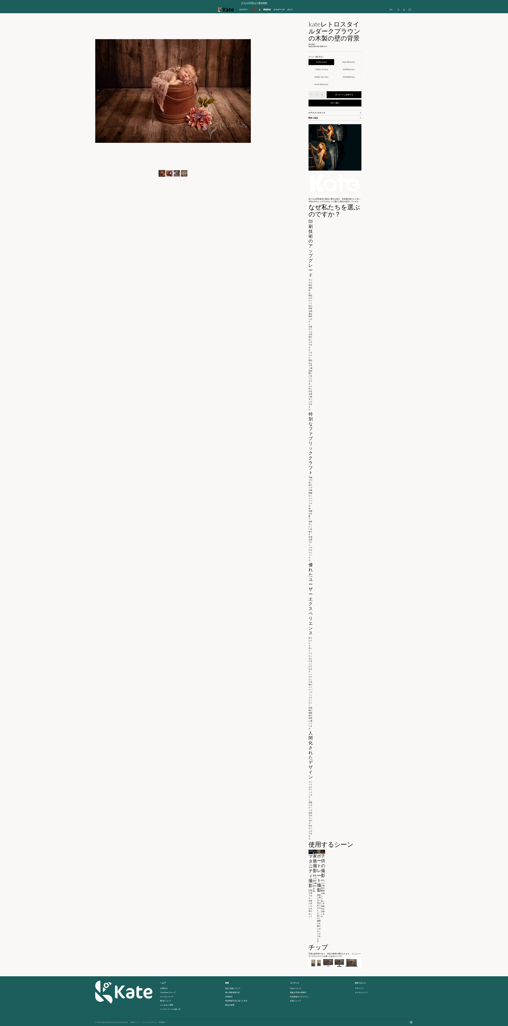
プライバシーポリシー (149, 1022)
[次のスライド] (248, 91)
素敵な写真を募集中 (298, 992)
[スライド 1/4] (162, 173)
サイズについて (166, 996)
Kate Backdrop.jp (107, 1022)
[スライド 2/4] (169, 173)
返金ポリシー (135, 1022)
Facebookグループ (168, 992)
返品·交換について (233, 988)
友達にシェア (295, 1001)
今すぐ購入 (335, 103)
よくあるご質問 (166, 1005)
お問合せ (164, 988)
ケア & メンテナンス (317, 112)
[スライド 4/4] (184, 173)
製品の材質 (229, 1005)
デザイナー (359, 988)
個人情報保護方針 (232, 992)
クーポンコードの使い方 (170, 1009)
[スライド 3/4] (177, 173)
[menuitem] (243, 10)
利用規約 (229, 996)
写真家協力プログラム (299, 996)
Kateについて (295, 988)
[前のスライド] (97, 91)
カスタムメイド (361, 992)
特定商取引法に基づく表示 (236, 1001)
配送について (165, 1001)
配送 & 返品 (313, 118)
